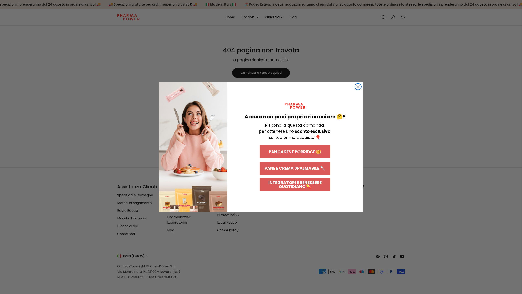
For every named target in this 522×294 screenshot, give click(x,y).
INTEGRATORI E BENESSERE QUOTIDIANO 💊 (295, 184)
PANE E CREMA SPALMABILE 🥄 (295, 168)
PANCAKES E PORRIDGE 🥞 (295, 152)
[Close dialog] (358, 86)
